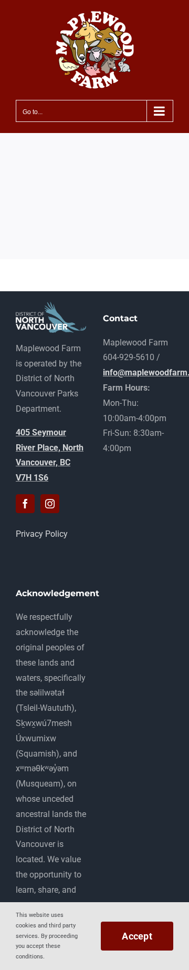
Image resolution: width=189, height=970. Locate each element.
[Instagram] (49, 503)
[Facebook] (25, 503)
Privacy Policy (42, 534)
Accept (137, 936)
